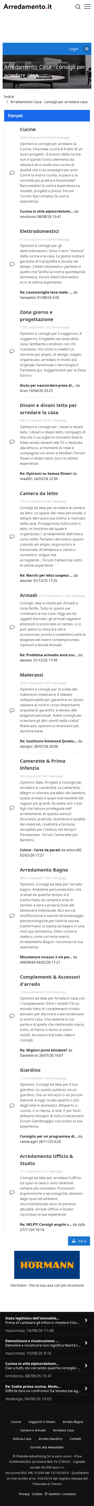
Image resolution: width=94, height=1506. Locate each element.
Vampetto (28, 297)
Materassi (31, 675)
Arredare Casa (63, 1430)
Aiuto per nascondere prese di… (47, 385)
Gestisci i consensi (62, 1494)
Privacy (24, 1494)
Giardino (30, 1070)
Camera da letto (39, 493)
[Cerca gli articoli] (78, 6)
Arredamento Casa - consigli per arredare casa (48, 101)
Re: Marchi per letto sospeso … (46, 575)
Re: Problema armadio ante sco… (48, 655)
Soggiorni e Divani (41, 1422)
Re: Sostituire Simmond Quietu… (48, 741)
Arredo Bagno (73, 1422)
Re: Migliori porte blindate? (43, 1050)
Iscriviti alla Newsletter (47, 1447)
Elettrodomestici (39, 231)
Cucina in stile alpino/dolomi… (46, 211)
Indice (9, 96)
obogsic (26, 746)
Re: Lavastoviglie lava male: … (46, 292)
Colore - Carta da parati (40, 850)
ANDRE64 (27, 962)
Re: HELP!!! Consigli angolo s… (46, 1224)
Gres (24, 390)
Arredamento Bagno (44, 870)
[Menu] (87, 6)
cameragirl (29, 1141)
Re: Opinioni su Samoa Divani (46, 473)
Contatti (75, 1439)
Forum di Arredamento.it (27, 6)
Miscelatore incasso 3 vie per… (46, 957)
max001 (26, 478)
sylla (81, 1224)
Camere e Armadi (33, 1430)
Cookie (37, 1494)
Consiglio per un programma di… (48, 1136)
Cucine (28, 129)
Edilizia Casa (22, 1439)
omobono (28, 216)
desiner (26, 580)
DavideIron (29, 1055)
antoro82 (74, 850)
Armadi (28, 595)
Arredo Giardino (50, 1439)
